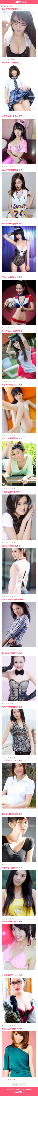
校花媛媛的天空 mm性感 (12, 975)
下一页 (23, 1084)
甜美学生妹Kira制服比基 (12, 921)
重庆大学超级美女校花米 (12, 9)
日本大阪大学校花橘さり (12, 63)
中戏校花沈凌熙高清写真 (12, 438)
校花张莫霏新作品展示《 (12, 546)
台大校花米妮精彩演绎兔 (12, 224)
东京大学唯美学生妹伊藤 (12, 385)
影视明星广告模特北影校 (12, 653)
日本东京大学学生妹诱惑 (12, 760)
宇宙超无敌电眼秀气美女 (12, 1029)
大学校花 (9, 6)
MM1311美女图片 (19, 2)
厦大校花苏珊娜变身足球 (12, 277)
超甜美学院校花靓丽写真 (12, 814)
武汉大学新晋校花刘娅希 (12, 170)
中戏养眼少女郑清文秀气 (12, 868)
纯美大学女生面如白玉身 (12, 707)
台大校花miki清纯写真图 (12, 331)
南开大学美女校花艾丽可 (12, 116)
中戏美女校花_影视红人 (11, 492)
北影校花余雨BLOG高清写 (13, 599)
